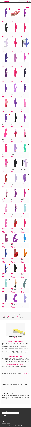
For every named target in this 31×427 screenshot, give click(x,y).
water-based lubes (11, 372)
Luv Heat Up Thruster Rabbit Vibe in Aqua (24, 214)
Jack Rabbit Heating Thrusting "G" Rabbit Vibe (5, 259)
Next (18, 311)
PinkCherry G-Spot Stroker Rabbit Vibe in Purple (5, 124)
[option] (15, 2)
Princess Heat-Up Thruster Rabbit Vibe (15, 274)
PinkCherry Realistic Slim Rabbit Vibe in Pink (15, 49)
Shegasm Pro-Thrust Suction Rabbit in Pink (15, 64)
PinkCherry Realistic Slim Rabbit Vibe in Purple (15, 109)
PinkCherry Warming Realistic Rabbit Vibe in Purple (24, 94)
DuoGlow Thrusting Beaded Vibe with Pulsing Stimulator (24, 169)
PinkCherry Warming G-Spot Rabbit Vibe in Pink (15, 79)
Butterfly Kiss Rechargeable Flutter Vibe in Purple (15, 94)
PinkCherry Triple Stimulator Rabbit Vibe (15, 139)
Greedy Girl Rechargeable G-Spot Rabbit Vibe (14, 169)
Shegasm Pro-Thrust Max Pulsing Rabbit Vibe (14, 154)
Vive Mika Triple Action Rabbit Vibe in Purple (24, 79)
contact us (25, 373)
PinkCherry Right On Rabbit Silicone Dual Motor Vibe (5, 139)
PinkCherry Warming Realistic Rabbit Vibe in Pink (24, 34)
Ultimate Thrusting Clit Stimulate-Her (24, 124)
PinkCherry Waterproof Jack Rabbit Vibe (5, 169)
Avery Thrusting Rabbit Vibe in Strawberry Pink (14, 19)
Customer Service (4, 417)
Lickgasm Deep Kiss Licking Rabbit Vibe (5, 184)
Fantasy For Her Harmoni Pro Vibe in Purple (15, 244)
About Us (3, 421)
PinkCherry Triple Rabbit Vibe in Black (5, 34)
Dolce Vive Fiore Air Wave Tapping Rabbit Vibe (24, 274)
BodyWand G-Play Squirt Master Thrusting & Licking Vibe (14, 304)
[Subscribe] (19, 413)
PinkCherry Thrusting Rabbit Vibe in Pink (15, 34)
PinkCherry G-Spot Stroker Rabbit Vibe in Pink (24, 229)
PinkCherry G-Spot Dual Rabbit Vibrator (5, 64)
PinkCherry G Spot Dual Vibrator (24, 18)
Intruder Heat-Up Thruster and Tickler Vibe (24, 259)
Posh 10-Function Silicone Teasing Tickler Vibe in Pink (24, 199)
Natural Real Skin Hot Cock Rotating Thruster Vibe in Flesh (15, 289)
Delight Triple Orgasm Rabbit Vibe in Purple (6, 274)
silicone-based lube (22, 372)
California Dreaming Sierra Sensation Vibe (25, 154)
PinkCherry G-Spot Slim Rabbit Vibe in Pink (5, 154)
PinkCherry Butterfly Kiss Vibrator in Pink (24, 109)
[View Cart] (29, 1)
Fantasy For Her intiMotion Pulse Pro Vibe (15, 199)
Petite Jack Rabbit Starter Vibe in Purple (14, 214)
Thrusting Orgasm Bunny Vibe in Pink (5, 199)
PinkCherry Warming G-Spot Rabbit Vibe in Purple (5, 19)
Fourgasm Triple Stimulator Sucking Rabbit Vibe (5, 79)
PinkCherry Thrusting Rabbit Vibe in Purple (5, 94)
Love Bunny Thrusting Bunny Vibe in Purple (15, 184)
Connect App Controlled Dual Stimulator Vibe (24, 49)
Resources (3, 418)
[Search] (28, 1)
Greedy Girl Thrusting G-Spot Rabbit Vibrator (15, 124)
